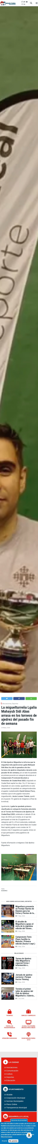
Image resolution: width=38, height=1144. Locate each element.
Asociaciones (7, 703)
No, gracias (13, 1141)
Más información (6, 1137)
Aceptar (4, 1141)
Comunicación (12, 1071)
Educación (10, 1080)
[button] (7, 698)
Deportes (15, 703)
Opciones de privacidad (19, 1120)
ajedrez (4, 890)
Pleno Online (11, 1104)
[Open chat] (29, 1135)
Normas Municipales (14, 1101)
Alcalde (9, 1095)
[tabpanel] (19, 868)
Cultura (9, 1074)
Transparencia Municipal (16, 1108)
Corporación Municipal (15, 1098)
